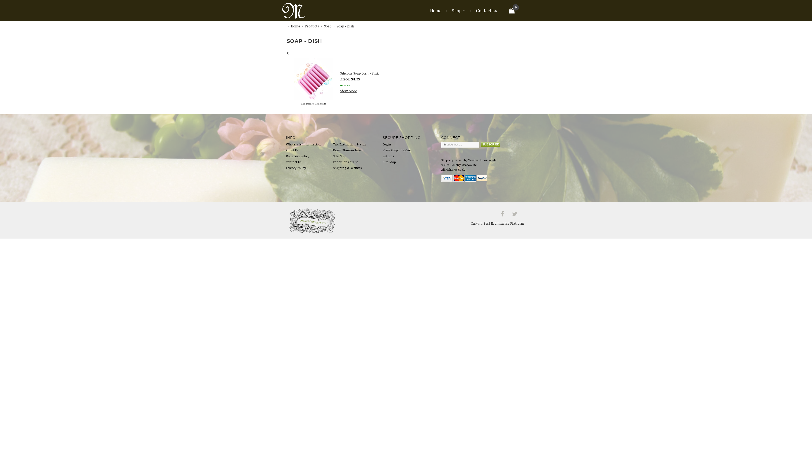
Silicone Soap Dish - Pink (359, 73)
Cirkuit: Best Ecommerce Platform (497, 223)
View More (348, 91)
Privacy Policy (296, 168)
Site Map (339, 156)
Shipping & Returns (347, 168)
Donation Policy (297, 156)
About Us (292, 150)
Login (387, 144)
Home (435, 10)
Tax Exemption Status (349, 144)
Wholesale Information (303, 144)
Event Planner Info (347, 150)
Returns (388, 156)
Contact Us (486, 10)
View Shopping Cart (397, 150)
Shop (457, 10)
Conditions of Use (345, 162)
